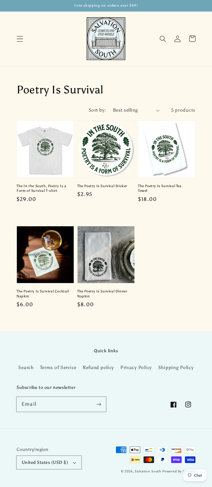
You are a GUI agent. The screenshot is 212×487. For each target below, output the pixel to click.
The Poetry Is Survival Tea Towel (160, 188)
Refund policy (98, 367)
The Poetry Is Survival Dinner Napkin (102, 293)
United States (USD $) (45, 462)
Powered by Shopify (178, 471)
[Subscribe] (98, 404)
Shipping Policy (176, 367)
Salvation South (148, 471)
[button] (20, 38)
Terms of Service (58, 367)
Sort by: (97, 110)
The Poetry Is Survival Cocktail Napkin (43, 293)
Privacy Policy (136, 367)
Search (25, 367)
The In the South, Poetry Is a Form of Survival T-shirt (41, 188)
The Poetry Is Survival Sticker (102, 186)
